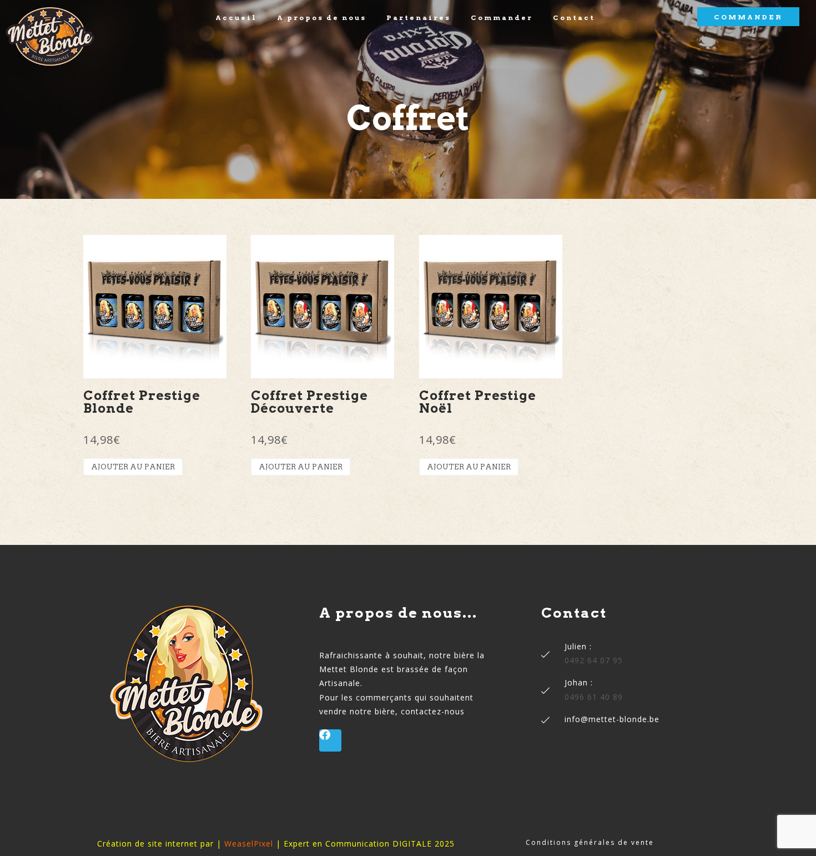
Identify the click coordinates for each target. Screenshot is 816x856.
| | (248, 843)
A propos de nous (321, 17)
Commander (502, 17)
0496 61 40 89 (594, 697)
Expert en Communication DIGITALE (358, 843)
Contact (574, 17)
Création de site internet (147, 843)
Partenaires (418, 17)
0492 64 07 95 (594, 660)
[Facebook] (330, 740)
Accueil (236, 17)
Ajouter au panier (133, 467)
